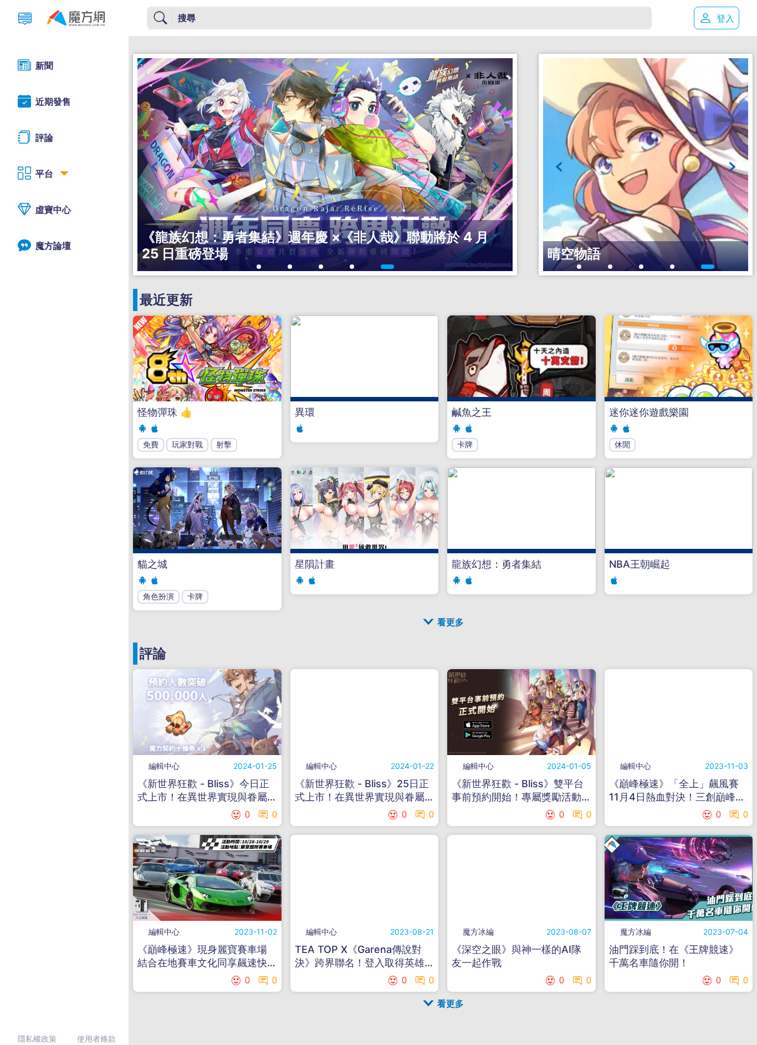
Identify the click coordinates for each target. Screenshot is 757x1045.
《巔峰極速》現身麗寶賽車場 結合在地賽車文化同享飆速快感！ (202, 957)
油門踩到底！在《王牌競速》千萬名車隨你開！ (674, 956)
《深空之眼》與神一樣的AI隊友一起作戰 (516, 956)
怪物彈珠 (164, 412)
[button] (154, 167)
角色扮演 (158, 596)
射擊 (224, 444)
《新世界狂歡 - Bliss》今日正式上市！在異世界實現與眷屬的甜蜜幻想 (203, 791)
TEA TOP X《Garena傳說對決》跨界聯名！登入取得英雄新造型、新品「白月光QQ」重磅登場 (362, 957)
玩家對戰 (187, 444)
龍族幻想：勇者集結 (496, 564)
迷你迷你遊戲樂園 (649, 412)
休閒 (622, 444)
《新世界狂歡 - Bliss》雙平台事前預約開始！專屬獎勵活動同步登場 (518, 791)
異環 (305, 412)
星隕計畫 (315, 564)
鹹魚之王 (472, 412)
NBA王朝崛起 (639, 564)
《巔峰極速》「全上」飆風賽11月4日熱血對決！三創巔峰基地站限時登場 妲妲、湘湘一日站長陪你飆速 (677, 791)
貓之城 (152, 564)
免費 (150, 444)
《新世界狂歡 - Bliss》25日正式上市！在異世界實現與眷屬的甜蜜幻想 (362, 791)
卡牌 (465, 444)
